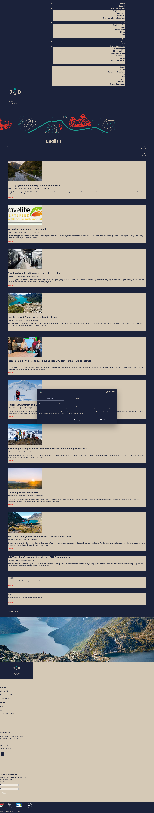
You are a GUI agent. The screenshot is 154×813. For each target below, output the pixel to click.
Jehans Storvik (13, 581)
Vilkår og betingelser (117, 61)
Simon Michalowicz (14, 408)
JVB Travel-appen (118, 49)
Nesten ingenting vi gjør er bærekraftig (27, 229)
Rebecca (11, 560)
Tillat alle (102, 420)
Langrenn (121, 27)
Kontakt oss (120, 56)
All (145, 146)
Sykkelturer (121, 16)
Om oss (122, 58)
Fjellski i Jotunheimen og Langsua (25, 405)
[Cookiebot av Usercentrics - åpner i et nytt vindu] (107, 392)
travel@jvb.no (4, 742)
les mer (10, 197)
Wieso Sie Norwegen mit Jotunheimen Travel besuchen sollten (40, 536)
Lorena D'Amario (14, 276)
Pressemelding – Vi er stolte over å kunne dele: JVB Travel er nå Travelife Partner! (49, 361)
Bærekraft (121, 44)
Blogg (123, 41)
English (143, 149)
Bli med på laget (119, 51)
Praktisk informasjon (117, 46)
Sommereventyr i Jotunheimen (114, 18)
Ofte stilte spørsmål (118, 53)
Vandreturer (120, 13)
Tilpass (76, 420)
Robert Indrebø (13, 320)
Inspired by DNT (119, 11)
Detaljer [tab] (77, 398)
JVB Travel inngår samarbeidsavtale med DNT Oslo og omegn (39, 557)
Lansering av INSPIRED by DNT (24, 492)
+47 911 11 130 (4, 745)
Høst (123, 39)
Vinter (123, 22)
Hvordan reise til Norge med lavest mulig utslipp (32, 317)
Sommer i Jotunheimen (116, 8)
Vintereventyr (120, 30)
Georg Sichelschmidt (15, 188)
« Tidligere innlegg (13, 611)
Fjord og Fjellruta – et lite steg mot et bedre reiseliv (34, 185)
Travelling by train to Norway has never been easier (34, 273)
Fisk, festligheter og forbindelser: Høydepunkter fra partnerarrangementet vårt (47, 448)
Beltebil (122, 34)
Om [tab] (104, 398)
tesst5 (11, 578)
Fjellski (122, 32)
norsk (29, 188)
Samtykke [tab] (50, 398)
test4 (10, 594)
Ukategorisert (36, 188)
